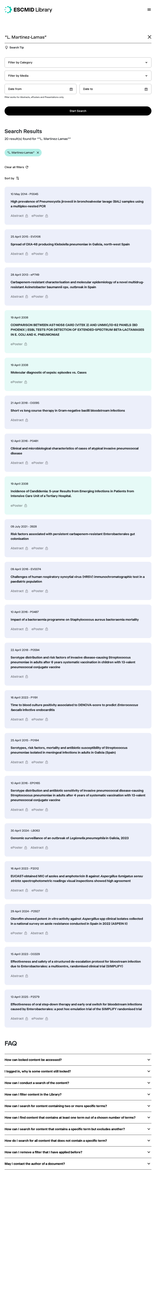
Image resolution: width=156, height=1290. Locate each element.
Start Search (78, 111)
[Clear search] (149, 37)
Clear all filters (14, 167)
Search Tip (17, 47)
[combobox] (78, 62)
